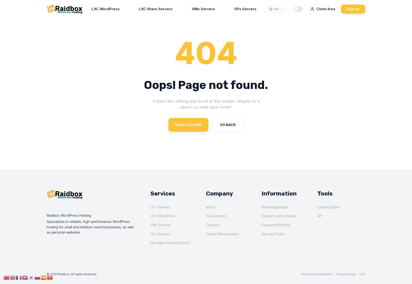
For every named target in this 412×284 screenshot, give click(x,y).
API (319, 216)
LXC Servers (160, 207)
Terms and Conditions (316, 274)
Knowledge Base (275, 207)
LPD (362, 274)
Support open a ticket (279, 216)
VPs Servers (245, 9)
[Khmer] (25, 277)
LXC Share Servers (156, 9)
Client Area (325, 9)
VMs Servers (203, 9)
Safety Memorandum (222, 234)
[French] (19, 277)
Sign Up (353, 9)
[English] (13, 277)
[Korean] (31, 277)
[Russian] (38, 277)
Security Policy (273, 234)
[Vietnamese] (50, 277)
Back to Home (188, 125)
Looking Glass (328, 207)
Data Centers (216, 216)
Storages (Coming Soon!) (170, 243)
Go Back (228, 125)
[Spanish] (44, 277)
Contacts (213, 225)
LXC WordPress (106, 9)
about (210, 207)
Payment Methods (276, 225)
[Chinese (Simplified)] (7, 277)
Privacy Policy (346, 274)
